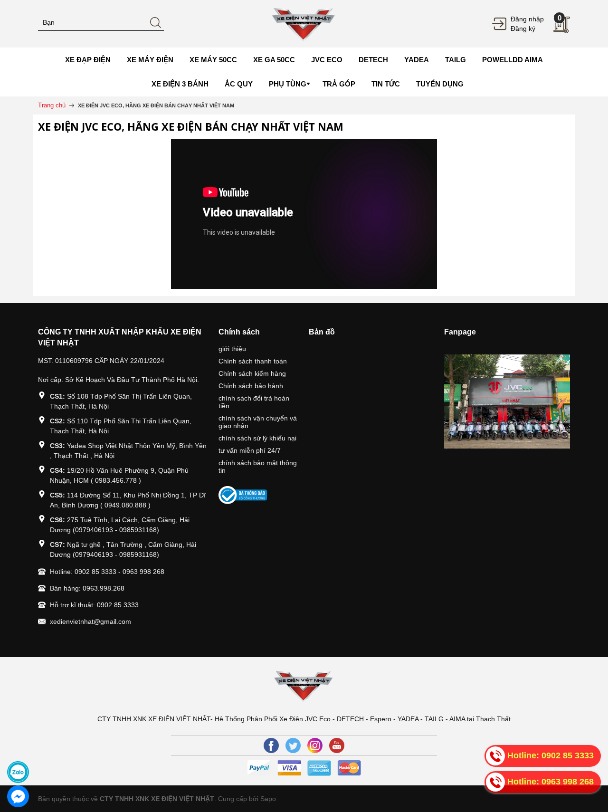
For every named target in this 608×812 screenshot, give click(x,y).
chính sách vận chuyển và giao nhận (257, 422)
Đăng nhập (527, 19)
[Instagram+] (315, 745)
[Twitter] (293, 745)
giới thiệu (232, 349)
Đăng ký (523, 28)
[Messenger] (18, 796)
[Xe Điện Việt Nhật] (304, 23)
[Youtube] (336, 745)
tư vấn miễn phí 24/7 (249, 450)
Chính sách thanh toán (252, 361)
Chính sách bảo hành (250, 386)
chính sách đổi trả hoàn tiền (253, 402)
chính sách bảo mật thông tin (257, 466)
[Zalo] (18, 772)
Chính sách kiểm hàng (252, 373)
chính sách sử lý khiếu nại (257, 438)
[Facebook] (271, 745)
